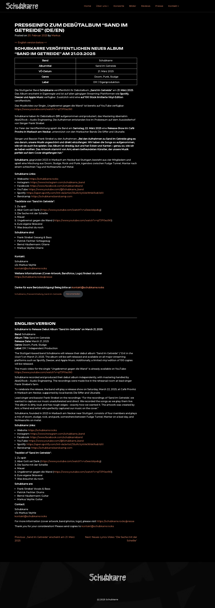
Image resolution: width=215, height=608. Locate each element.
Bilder (132, 6)
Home (87, 6)
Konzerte (118, 6)
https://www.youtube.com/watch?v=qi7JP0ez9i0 (43, 109)
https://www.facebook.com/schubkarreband (56, 186)
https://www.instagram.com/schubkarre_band (57, 182)
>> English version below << (31, 42)
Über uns (101, 6)
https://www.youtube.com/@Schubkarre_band (56, 189)
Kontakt (172, 6)
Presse (159, 6)
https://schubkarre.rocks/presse (33, 277)
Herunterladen (73, 294)
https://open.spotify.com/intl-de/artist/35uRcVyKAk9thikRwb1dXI (65, 193)
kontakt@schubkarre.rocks (31, 268)
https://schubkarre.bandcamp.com (51, 196)
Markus (55, 35)
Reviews (145, 6)
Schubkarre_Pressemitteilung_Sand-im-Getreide (38, 294)
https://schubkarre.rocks (44, 178)
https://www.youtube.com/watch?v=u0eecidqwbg (70, 210)
